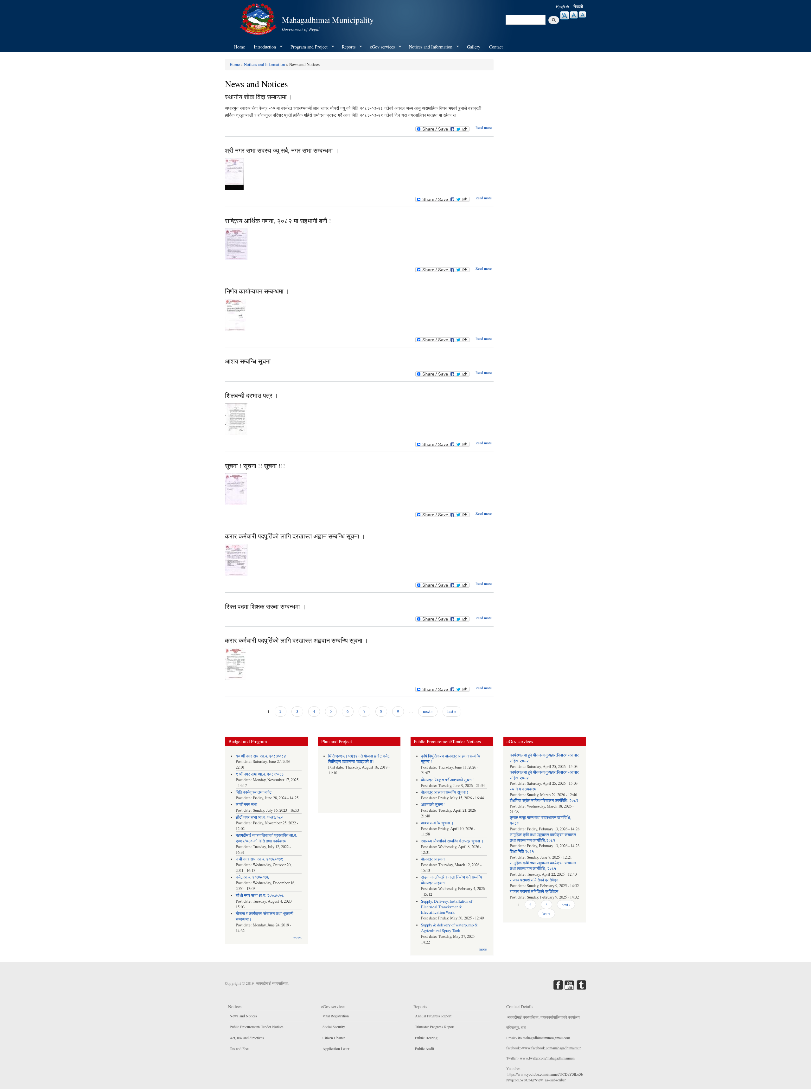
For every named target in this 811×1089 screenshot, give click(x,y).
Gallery (473, 47)
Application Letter (335, 1048)
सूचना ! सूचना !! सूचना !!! (255, 465)
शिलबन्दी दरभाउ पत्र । (251, 395)
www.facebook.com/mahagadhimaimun (551, 1047)
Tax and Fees (239, 1048)
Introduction (262, 47)
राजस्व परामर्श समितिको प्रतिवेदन (534, 880)
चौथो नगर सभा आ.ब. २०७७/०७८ (260, 895)
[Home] (259, 18)
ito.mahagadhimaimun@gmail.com (544, 1037)
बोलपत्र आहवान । (434, 859)
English (562, 6)
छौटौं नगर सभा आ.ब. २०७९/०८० (259, 817)
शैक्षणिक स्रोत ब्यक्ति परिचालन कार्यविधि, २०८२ (544, 800)
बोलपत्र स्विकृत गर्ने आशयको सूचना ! (448, 780)
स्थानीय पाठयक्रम (523, 789)
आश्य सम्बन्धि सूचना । (437, 823)
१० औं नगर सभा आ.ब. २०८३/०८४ (261, 756)
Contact (496, 47)
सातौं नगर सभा (246, 804)
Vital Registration (335, 1015)
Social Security (333, 1026)
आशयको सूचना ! (433, 804)
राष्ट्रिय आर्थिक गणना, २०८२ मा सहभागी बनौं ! (278, 220)
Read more (484, 127)
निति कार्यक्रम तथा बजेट (253, 792)
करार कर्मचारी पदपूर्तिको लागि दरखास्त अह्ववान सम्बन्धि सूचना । (296, 640)
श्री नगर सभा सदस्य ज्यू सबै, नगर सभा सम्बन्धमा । (282, 150)
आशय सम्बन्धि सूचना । (251, 361)
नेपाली (578, 6)
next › (428, 711)
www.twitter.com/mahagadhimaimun (547, 1057)
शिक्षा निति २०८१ (522, 851)
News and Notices (243, 1015)
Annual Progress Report (433, 1015)
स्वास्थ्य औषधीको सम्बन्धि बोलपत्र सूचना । (452, 841)
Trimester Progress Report (434, 1026)
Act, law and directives (247, 1037)
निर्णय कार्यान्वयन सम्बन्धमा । (257, 291)
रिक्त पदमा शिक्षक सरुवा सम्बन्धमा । (265, 606)
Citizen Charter (333, 1037)
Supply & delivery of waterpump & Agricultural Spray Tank (449, 927)
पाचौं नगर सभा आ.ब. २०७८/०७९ (259, 859)
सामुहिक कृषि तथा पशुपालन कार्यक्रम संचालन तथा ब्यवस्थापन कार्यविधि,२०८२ (543, 837)
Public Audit (424, 1048)
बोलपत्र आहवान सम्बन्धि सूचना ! (444, 792)
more (297, 937)
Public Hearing (426, 1037)
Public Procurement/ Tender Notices (257, 1026)
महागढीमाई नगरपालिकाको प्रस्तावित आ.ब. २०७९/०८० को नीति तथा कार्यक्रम (266, 838)
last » (452, 711)
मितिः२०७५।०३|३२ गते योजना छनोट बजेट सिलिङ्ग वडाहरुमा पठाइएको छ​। (359, 758)
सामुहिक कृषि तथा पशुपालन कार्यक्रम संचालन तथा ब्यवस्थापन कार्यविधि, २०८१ (543, 865)
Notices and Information (428, 47)
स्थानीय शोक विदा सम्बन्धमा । (258, 97)
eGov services (380, 47)
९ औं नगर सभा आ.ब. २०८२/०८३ (260, 774)
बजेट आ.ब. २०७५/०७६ (252, 877)
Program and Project (307, 47)
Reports (346, 47)
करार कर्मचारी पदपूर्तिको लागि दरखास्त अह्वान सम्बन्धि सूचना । (295, 536)
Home (239, 47)
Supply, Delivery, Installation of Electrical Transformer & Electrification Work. (446, 907)
